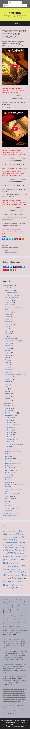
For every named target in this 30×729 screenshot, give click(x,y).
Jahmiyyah (10, 427)
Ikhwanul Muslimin (13, 425)
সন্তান (14, 582)
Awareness (8, 410)
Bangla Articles (8, 285)
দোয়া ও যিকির (8, 334)
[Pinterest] (14, 270)
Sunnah (7, 506)
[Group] (11, 267)
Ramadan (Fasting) (11, 494)
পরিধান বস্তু (7, 343)
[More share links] (23, 239)
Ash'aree (10, 418)
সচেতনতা (7, 384)
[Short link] (20, 239)
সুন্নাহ (6, 391)
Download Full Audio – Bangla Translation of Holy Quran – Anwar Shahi (13, 231)
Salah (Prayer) (9, 496)
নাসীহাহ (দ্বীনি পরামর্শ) (10, 338)
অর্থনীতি (7, 288)
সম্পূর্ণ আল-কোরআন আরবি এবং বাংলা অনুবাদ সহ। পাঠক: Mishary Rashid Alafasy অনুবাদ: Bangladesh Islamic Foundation (14, 44)
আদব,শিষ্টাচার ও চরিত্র (10, 297)
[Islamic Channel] (4, 270)
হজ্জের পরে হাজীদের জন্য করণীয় (11, 252)
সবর (6, 386)
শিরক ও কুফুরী (8, 379)
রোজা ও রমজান (8, 377)
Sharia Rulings (9, 498)
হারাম (19, 587)
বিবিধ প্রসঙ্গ (7, 370)
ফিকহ (6, 358)
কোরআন (6, 245)
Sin (6, 503)
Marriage (8, 477)
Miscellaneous (9, 482)
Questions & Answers (12, 489)
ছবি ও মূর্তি (7, 321)
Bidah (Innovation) (11, 413)
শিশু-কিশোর (7, 382)
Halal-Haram (9, 458)
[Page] (7, 267)
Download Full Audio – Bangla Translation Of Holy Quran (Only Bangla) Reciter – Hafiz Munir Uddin (13, 152)
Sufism (9, 446)
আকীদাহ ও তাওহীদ (9, 290)
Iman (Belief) (9, 468)
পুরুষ (6, 350)
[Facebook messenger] (7, 239)
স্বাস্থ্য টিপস (7, 394)
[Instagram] (17, 267)
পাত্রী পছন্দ (6, 250)
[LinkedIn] (20, 267)
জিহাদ (6, 326)
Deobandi (10, 422)
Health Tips (9, 461)
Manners (8, 475)
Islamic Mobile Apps (9, 513)
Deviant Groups (10, 415)
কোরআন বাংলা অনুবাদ (13, 248)
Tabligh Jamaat (12, 449)
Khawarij (10, 430)
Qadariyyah (11, 439)
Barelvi (9, 420)
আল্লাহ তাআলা (8, 300)
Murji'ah (10, 437)
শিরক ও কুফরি (20, 578)
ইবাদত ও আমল (8, 302)
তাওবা (6, 329)
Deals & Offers (7, 403)
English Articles (8, 406)
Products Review (8, 515)
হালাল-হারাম (8, 401)
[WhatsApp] (10, 239)
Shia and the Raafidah (14, 444)
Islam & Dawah (10, 470)
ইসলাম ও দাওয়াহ (9, 305)
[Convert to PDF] (16, 239)
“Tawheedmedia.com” (21, 720)
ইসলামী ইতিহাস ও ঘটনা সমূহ (11, 307)
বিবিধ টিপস (7, 367)
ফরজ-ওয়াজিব (8, 355)
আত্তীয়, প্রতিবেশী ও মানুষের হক (12, 295)
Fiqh (6, 454)
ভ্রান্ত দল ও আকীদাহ (12, 293)
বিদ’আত (7, 362)
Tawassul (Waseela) (11, 508)
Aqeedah (8, 408)
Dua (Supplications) (11, 451)
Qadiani (9, 442)
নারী (6, 336)
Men (6, 480)
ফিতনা (6, 360)
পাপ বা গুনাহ (7, 348)
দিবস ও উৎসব (8, 331)
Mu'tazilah (10, 434)
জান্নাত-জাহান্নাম (9, 324)
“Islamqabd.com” (8, 720)
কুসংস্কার (7, 314)
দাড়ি (4, 550)
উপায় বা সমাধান (8, 312)
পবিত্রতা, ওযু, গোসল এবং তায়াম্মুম (12, 341)
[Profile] (4, 267)
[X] (14, 267)
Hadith (7, 456)
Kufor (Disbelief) (10, 472)
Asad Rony (15, 12)
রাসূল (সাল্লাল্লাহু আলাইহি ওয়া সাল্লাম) (14, 374)
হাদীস (6, 398)
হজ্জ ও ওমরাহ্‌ (8, 396)
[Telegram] (13, 239)
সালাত (6, 389)
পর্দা (10, 563)
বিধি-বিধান (7, 365)
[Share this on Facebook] (3, 239)
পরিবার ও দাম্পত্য (9, 345)
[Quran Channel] (7, 270)
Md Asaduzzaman (19, 726)
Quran (7, 491)
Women (7, 511)
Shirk (6, 501)
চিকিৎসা (7, 319)
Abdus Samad (22, 168)
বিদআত (21, 569)
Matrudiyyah (11, 432)
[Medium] (11, 270)
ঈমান (6, 309)
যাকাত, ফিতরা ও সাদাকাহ (10, 372)
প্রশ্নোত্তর (7, 353)
